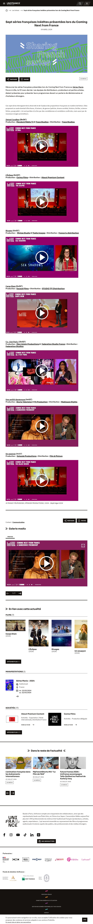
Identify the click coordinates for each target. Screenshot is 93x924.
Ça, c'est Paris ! (12, 341)
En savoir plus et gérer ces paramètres (18, 922)
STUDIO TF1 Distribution (53, 288)
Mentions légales (46, 894)
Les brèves (83, 78)
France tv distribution (69, 233)
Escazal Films (23, 288)
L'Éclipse (9, 175)
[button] (83, 546)
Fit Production (41, 402)
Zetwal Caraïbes (12, 119)
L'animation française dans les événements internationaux (18, 774)
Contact (46, 912)
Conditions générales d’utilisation (46, 900)
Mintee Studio (23, 233)
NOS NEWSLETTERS (48, 841)
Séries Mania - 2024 (25, 681)
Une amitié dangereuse (15, 399)
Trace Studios (42, 122)
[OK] (84, 919)
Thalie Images (38, 233)
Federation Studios (15, 346)
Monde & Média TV (25, 122)
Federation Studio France (53, 344)
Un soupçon (11, 453)
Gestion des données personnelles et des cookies (46, 906)
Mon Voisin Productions (28, 344)
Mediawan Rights (69, 402)
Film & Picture (56, 456)
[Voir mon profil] (86, 4)
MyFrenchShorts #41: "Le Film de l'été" (44, 773)
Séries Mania (78, 87)
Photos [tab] (10, 537)
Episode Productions (26, 456)
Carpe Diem (11, 286)
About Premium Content (52, 177)
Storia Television (24, 402)
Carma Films (22, 177)
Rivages (9, 230)
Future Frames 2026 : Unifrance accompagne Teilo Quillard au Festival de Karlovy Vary (73, 775)
